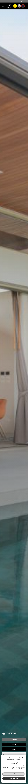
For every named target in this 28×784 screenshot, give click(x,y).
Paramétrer (13, 774)
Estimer (14, 749)
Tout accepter (14, 778)
